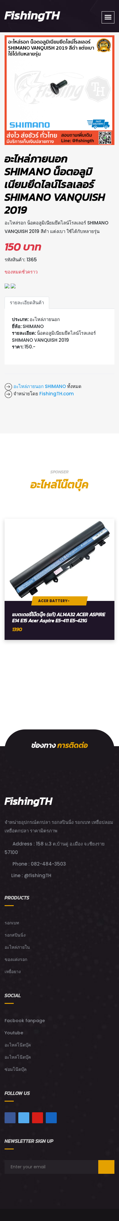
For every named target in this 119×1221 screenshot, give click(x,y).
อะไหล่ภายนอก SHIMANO (39, 386)
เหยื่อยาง (13, 972)
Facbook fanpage (25, 1021)
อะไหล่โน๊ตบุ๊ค (18, 1045)
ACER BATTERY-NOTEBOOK (54, 601)
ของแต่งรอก (16, 959)
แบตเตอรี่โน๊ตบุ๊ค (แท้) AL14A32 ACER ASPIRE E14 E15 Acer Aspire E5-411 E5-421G (58, 617)
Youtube (14, 1033)
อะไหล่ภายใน (17, 947)
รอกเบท (12, 923)
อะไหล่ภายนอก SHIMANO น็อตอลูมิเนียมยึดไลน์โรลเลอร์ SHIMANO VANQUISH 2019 (55, 184)
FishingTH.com (56, 394)
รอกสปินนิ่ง (15, 935)
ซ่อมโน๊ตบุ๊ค (16, 1069)
